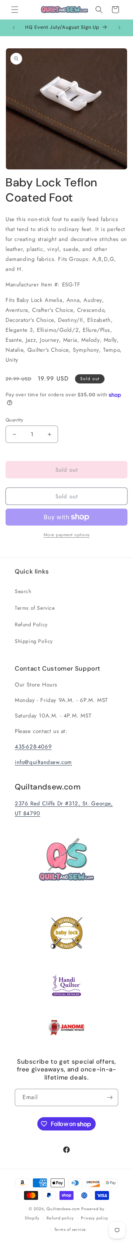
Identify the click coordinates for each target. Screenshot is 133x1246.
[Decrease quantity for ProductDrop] (14, 434)
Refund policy (60, 1218)
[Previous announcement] (14, 28)
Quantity (14, 419)
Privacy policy (94, 1218)
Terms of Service (35, 608)
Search (23, 591)
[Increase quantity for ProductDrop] (49, 434)
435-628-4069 (33, 747)
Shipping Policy (34, 641)
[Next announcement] (119, 28)
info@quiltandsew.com (43, 762)
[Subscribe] (110, 1097)
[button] (15, 9)
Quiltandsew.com (63, 1209)
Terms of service (70, 1229)
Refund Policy (31, 624)
